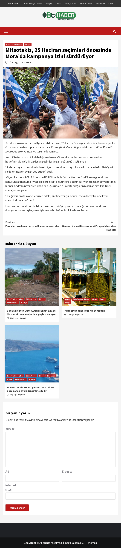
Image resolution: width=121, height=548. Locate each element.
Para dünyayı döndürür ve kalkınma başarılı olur (32, 224)
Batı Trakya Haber (33, 3)
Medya (24, 303)
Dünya (28, 44)
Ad (8, 471)
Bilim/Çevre (70, 3)
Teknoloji (100, 3)
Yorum (10, 428)
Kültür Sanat (86, 3)
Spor (110, 3)
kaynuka (25, 62)
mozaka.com (72, 542)
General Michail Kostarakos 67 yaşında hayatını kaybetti (89, 226)
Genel (102, 299)
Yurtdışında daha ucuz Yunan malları (84, 310)
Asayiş (48, 3)
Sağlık (58, 3)
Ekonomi (51, 376)
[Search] (114, 31)
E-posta (68, 471)
